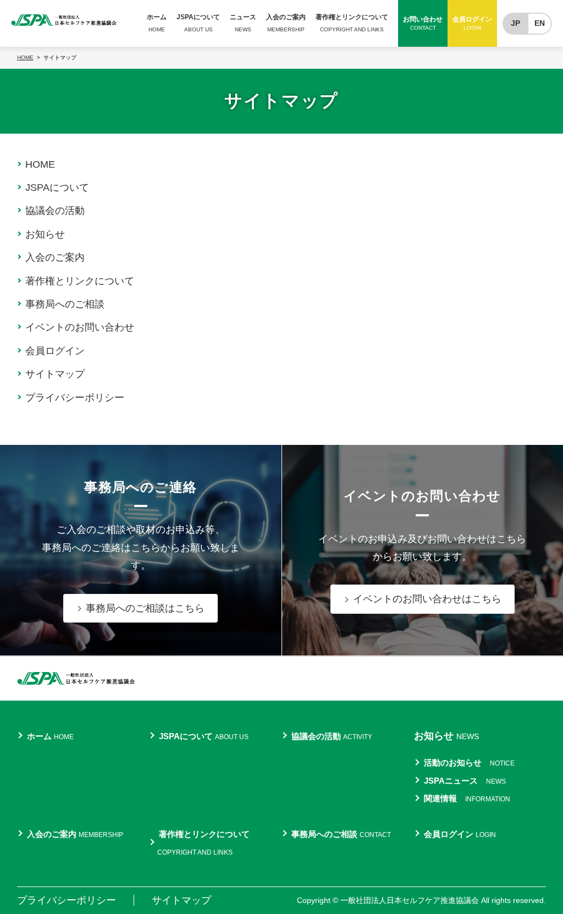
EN (539, 23)
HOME (40, 164)
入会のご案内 (55, 257)
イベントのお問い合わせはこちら (427, 598)
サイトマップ (55, 373)
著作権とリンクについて (79, 281)
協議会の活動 (55, 210)
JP (515, 23)
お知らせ (45, 234)
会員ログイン (55, 350)
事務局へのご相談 (64, 304)
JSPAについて (57, 187)
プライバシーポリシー (74, 397)
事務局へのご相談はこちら (145, 608)
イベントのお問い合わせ (79, 327)
